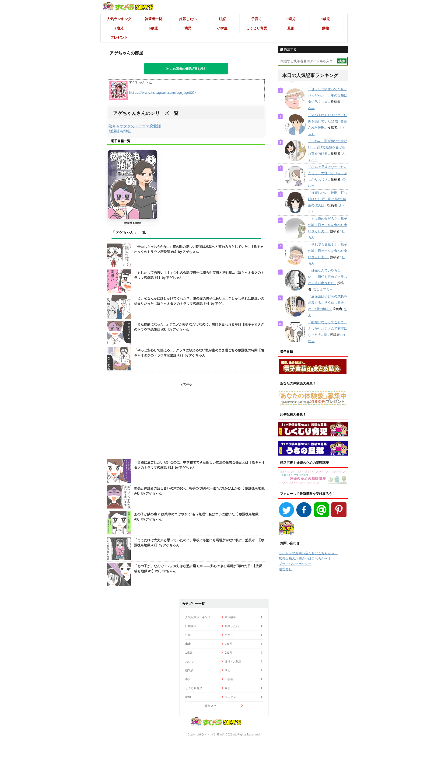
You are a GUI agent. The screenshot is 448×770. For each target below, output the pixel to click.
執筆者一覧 (153, 19)
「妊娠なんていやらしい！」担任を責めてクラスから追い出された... (327, 276)
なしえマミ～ (323, 289)
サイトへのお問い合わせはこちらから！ (308, 553)
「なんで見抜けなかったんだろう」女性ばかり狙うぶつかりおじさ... (327, 173)
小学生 (222, 28)
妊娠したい (188, 19)
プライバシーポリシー (295, 564)
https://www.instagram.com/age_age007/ (162, 93)
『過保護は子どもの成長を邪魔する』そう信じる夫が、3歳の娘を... (327, 302)
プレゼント (119, 37)
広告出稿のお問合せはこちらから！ (305, 558)
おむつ (189, 661)
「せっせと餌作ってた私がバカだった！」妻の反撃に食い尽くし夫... (327, 95)
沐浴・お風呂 (233, 661)
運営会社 (285, 569)
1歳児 (325, 19)
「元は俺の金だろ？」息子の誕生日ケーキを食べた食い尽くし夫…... (327, 224)
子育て (256, 19)
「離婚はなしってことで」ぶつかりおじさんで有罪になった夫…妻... (327, 328)
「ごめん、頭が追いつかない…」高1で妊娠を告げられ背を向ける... (327, 147)
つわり (229, 635)
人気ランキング (119, 19)
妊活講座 (230, 617)
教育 (188, 679)
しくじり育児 (256, 28)
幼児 (187, 28)
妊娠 (222, 19)
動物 (325, 28)
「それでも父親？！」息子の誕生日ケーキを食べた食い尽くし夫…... (327, 250)
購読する (290, 49)
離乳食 (189, 670)
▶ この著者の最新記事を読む (186, 68)
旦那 (290, 28)
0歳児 (291, 19)
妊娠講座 (190, 626)
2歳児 (119, 28)
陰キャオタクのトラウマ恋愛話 (134, 126)
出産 (188, 643)
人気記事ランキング (197, 617)
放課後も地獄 (119, 131)
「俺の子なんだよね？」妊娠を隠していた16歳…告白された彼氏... (327, 121)
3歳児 (153, 28)
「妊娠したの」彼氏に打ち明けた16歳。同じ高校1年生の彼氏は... (327, 199)
